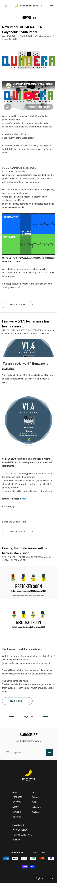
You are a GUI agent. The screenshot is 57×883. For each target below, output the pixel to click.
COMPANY (17, 840)
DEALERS (16, 812)
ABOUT (15, 807)
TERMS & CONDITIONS (22, 835)
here (24, 498)
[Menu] (51, 5)
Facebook (36, 797)
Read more (16, 304)
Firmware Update (28, 333)
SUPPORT (16, 817)
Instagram (36, 807)
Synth (16, 39)
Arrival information (14, 560)
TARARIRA (44, 333)
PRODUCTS (17, 797)
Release (6, 39)
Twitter (35, 802)
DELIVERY (16, 802)
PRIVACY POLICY (19, 830)
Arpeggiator (9, 333)
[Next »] (45, 716)
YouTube (35, 812)
